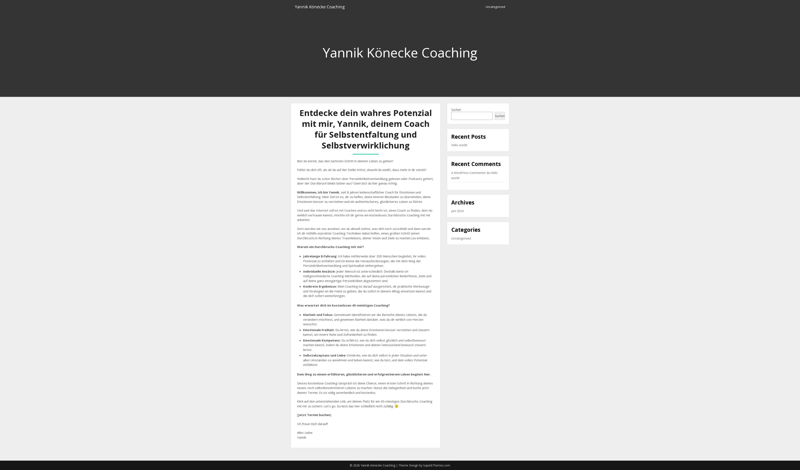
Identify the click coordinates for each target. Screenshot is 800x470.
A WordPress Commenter (468, 173)
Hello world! (459, 145)
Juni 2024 (457, 211)
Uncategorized (495, 7)
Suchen (456, 110)
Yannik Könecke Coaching (320, 7)
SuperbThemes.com (436, 465)
